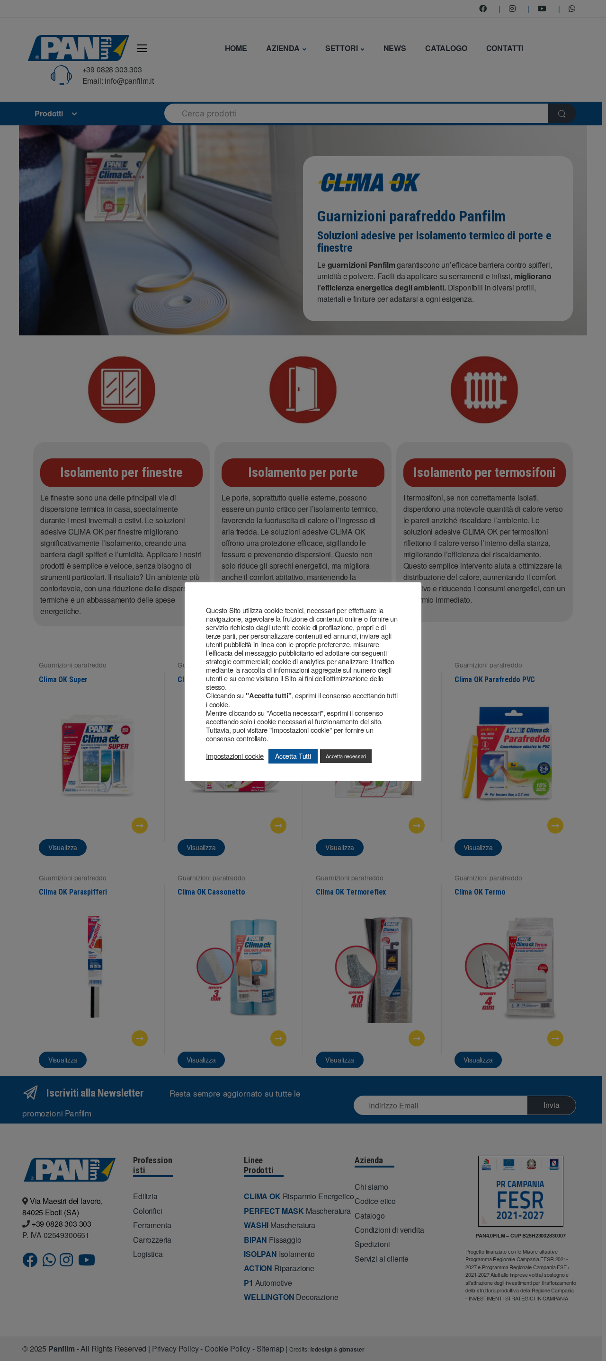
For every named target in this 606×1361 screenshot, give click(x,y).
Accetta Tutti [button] (293, 756)
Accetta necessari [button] (346, 756)
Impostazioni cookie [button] (235, 756)
